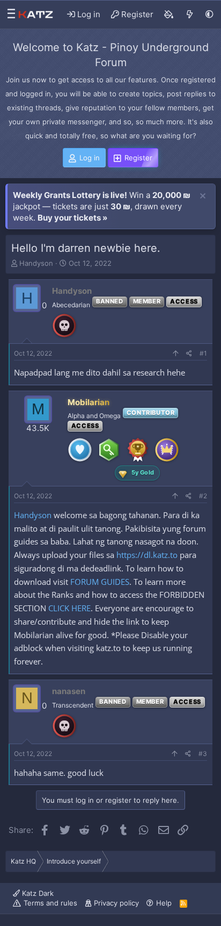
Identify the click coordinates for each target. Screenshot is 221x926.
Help (164, 903)
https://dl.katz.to (147, 554)
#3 (202, 754)
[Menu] (8, 14)
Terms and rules (50, 903)
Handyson (36, 263)
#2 (203, 496)
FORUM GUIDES (99, 581)
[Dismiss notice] (203, 196)
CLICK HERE (69, 608)
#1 (203, 353)
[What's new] (189, 15)
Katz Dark (37, 893)
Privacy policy (116, 903)
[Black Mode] (209, 14)
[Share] (189, 354)
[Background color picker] (169, 15)
